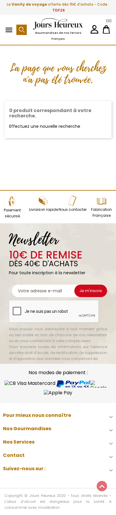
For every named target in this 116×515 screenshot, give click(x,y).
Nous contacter (73, 209)
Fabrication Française (101, 212)
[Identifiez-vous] (94, 31)
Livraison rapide (43, 209)
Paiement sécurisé (12, 213)
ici (95, 358)
